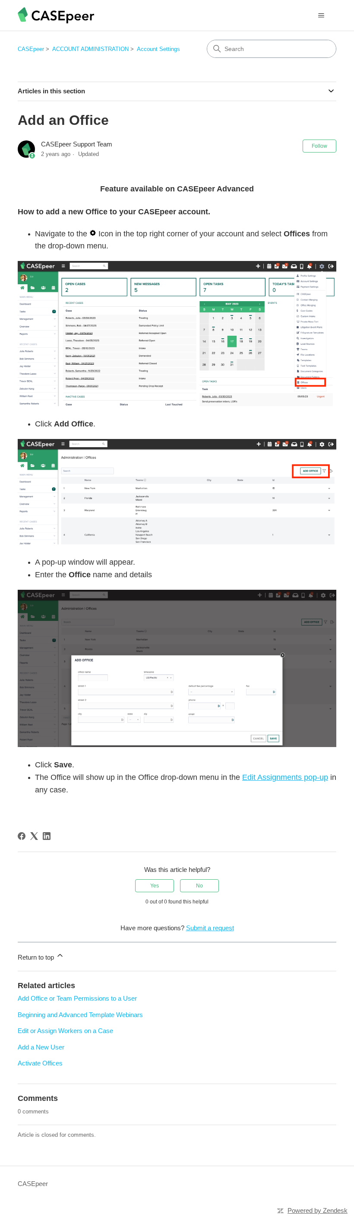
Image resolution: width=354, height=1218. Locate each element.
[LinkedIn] (47, 836)
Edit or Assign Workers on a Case (65, 1030)
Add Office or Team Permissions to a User (77, 998)
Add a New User (41, 1047)
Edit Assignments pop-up (285, 777)
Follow (319, 146)
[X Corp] (34, 836)
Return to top (37, 957)
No (199, 886)
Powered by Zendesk (318, 1210)
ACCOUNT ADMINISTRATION (90, 49)
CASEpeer (31, 49)
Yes (154, 886)
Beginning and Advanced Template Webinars (80, 1014)
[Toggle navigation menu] (321, 15)
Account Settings (158, 49)
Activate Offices (40, 1063)
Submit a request (210, 928)
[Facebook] (21, 836)
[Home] (56, 15)
